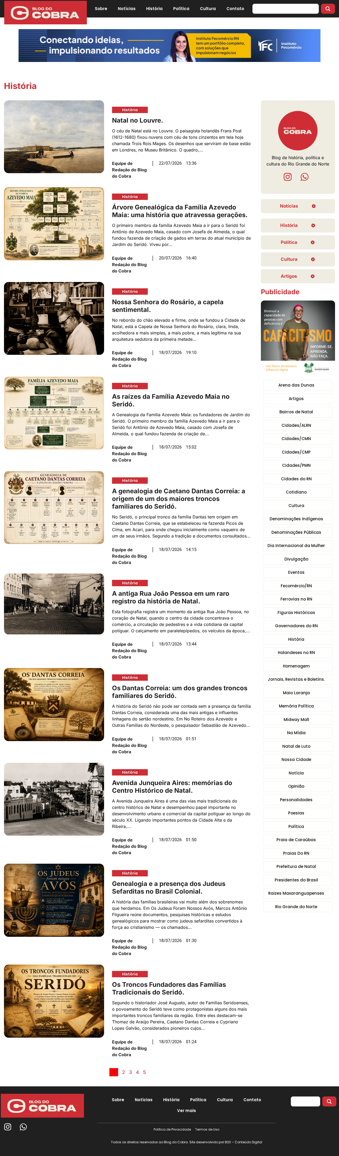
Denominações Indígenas (296, 519)
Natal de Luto (296, 746)
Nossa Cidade (296, 759)
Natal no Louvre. (137, 120)
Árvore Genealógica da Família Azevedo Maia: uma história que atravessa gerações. (180, 211)
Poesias (296, 813)
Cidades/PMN (296, 465)
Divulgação (296, 559)
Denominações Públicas (296, 532)
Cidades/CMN (296, 438)
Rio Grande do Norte (296, 906)
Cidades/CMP (296, 452)
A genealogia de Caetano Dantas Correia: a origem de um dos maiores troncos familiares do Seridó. (178, 498)
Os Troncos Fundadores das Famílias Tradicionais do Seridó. (169, 988)
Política (181, 8)
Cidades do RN (296, 479)
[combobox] (285, 9)
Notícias (127, 8)
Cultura (208, 8)
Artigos (296, 398)
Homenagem (296, 666)
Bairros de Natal (296, 412)
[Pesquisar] (328, 9)
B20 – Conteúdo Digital (243, 1142)
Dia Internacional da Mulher (296, 545)
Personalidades (296, 800)
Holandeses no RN (296, 652)
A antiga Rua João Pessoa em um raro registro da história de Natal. (170, 597)
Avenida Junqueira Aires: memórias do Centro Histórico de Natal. (172, 786)
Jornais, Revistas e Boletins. (296, 679)
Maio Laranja (296, 693)
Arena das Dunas (296, 385)
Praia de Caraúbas (296, 840)
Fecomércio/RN (296, 586)
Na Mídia (296, 733)
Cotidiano (296, 492)
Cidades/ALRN (296, 425)
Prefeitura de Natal (296, 866)
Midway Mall (296, 719)
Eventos (296, 572)
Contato (235, 8)
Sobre (101, 8)
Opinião (296, 786)
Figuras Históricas (296, 612)
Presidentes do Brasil (296, 880)
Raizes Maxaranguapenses (296, 893)
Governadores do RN (296, 626)
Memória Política (296, 706)
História (154, 8)
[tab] (186, 1111)
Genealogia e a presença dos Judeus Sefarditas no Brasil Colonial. (168, 887)
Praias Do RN (296, 853)
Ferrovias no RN (296, 599)
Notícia (296, 773)
